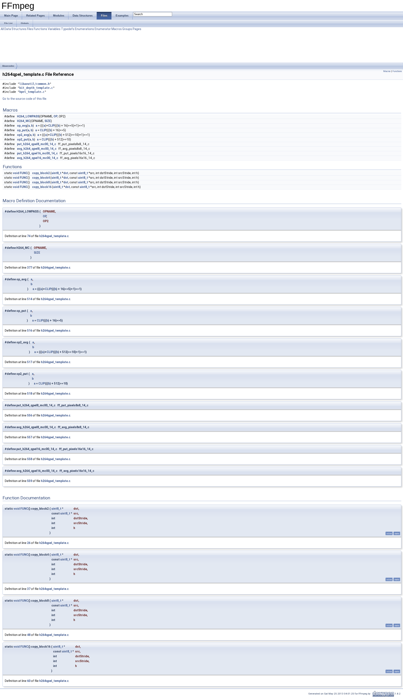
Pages (137, 29)
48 (28, 635)
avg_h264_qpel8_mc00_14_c (36, 148)
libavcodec (8, 66)
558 (29, 459)
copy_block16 (41, 187)
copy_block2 (41, 173)
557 (29, 437)
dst (65, 173)
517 (29, 362)
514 (29, 299)
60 (28, 681)
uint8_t (56, 173)
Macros (116, 29)
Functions (40, 29)
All (2, 29)
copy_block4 (41, 177)
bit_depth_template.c (36, 87)
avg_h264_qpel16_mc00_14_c (37, 158)
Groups (127, 29)
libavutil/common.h (34, 83)
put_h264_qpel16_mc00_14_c (37, 153)
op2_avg (23, 135)
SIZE (47, 121)
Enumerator (103, 29)
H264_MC (23, 121)
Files (30, 29)
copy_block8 (41, 182)
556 (29, 415)
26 (28, 543)
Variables (54, 29)
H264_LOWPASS (28, 116)
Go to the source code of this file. (25, 98)
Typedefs (67, 29)
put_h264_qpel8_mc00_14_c (36, 144)
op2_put (22, 139)
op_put (22, 130)
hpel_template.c (31, 91)
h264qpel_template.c (54, 236)
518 (29, 393)
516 (29, 330)
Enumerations (84, 29)
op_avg (22, 125)
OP (56, 116)
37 (28, 589)
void (16, 173)
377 (29, 267)
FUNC (24, 173)
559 (29, 481)
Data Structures (15, 29)
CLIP (51, 125)
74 (28, 236)
